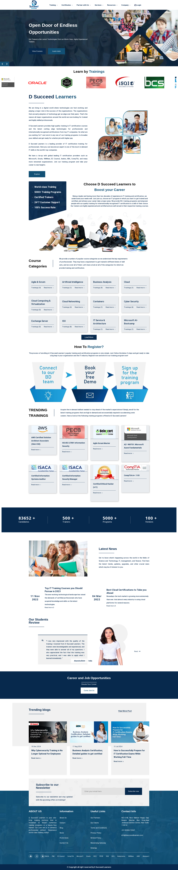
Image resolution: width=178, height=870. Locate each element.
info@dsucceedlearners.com (132, 835)
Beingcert (146, 856)
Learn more (56, 48)
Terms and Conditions (99, 828)
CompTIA (70, 856)
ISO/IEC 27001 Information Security (73, 444)
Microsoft (80, 856)
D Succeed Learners (102, 867)
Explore (37, 174)
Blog (61, 828)
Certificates (66, 5)
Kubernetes (121, 856)
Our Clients (95, 823)
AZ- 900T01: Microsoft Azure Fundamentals (134, 446)
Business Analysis (102, 282)
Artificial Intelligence (72, 282)
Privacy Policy (96, 833)
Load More (89, 337)
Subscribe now (133, 791)
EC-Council (60, 856)
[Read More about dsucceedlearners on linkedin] (42, 856)
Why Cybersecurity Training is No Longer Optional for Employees (47, 752)
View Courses (37, 48)
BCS (113, 856)
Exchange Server (39, 321)
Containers (98, 301)
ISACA (47, 856)
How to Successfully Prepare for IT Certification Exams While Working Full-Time (129, 753)
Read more (48, 287)
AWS (138, 856)
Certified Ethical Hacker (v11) (103, 485)
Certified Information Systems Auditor (40, 477)
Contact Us (64, 843)
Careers (62, 823)
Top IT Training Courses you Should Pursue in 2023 (63, 590)
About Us (63, 818)
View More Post (125, 711)
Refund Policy (96, 838)
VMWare (131, 856)
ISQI (107, 856)
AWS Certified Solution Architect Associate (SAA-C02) (41, 440)
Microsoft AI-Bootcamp (131, 322)
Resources (111, 5)
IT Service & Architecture (99, 322)
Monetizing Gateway (98, 843)
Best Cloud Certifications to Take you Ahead (126, 591)
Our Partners (95, 818)
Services (98, 5)
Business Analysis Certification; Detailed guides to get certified (88, 752)
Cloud (127, 282)
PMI (53, 856)
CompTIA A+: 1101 (132, 475)
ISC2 (95, 856)
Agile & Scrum (38, 282)
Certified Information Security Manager (71, 477)
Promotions (64, 838)
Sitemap (94, 848)
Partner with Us (83, 5)
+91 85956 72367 (128, 830)
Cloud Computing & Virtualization (40, 302)
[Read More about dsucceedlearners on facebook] (30, 856)
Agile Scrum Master (101, 443)
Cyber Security (131, 301)
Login (138, 5)
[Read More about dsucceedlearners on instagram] (36, 856)
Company (125, 5)
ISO (64, 321)
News (62, 833)
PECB (101, 856)
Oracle (88, 856)
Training (52, 5)
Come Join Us (89, 691)
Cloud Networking (71, 301)
